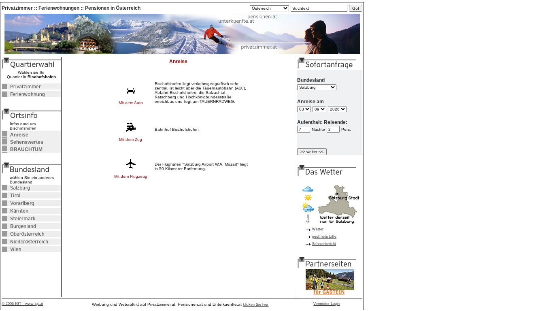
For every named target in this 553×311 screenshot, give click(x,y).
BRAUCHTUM (22, 149)
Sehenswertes (22, 142)
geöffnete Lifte (324, 236)
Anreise (15, 135)
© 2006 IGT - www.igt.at (22, 304)
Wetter (317, 229)
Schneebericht (324, 244)
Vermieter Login (326, 304)
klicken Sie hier (255, 304)
